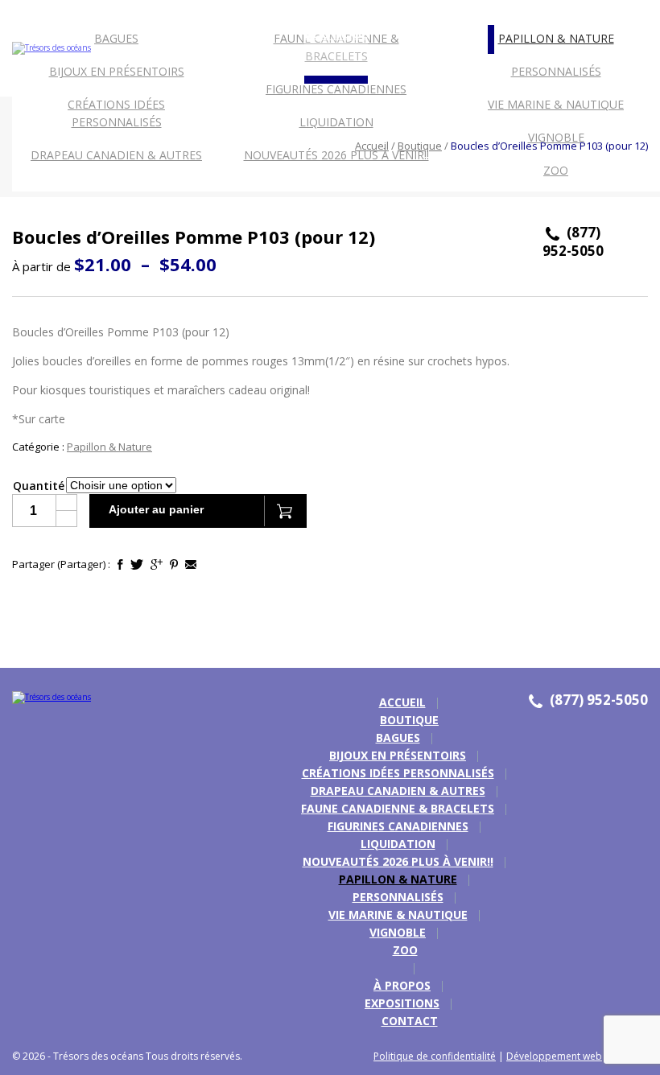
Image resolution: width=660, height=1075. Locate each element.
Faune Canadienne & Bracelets (397, 808)
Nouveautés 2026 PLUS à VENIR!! (336, 155)
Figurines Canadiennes (336, 89)
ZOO (555, 170)
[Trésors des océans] (45, 697)
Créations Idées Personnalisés (116, 113)
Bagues (116, 38)
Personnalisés (556, 71)
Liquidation (336, 122)
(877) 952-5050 (573, 241)
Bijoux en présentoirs (116, 71)
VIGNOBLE (397, 932)
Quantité (38, 485)
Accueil (372, 145)
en (633, 12)
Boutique (420, 145)
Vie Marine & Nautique (556, 104)
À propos (42, 207)
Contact (182, 207)
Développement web (554, 1056)
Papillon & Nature (556, 38)
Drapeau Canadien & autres (398, 790)
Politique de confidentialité (434, 1056)
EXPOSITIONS (112, 207)
